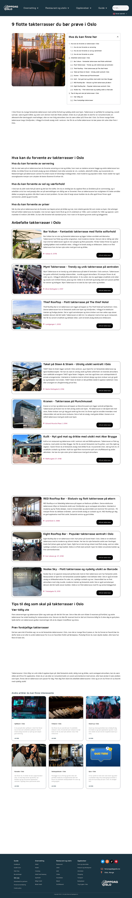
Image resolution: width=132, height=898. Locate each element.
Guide (101, 8)
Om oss (16, 878)
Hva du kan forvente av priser (84, 54)
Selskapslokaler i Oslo (59, 771)
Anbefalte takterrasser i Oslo (80, 58)
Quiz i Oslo (92, 771)
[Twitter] (103, 861)
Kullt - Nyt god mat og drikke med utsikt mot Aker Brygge (93, 79)
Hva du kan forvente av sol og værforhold (87, 51)
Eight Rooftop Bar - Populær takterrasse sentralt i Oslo (92, 86)
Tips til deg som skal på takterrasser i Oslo (85, 93)
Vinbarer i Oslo (56, 723)
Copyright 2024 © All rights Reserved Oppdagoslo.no (66, 894)
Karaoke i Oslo (19, 771)
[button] (117, 37)
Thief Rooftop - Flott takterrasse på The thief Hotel (91, 68)
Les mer (16, 738)
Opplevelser (82, 8)
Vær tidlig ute (78, 97)
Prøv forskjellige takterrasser (83, 100)
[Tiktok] (112, 861)
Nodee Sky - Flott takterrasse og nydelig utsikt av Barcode (93, 89)
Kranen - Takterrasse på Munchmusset (86, 75)
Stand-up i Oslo (94, 723)
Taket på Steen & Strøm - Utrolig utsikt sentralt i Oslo (91, 72)
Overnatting (30, 8)
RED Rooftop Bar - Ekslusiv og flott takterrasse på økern (92, 82)
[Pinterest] (116, 861)
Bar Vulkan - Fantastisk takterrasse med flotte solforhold (92, 61)
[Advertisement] (65, 141)
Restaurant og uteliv (56, 8)
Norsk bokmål (120, 13)
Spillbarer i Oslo (19, 723)
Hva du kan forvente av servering (85, 47)
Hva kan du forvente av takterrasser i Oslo (85, 43)
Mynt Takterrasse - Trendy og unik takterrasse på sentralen (93, 65)
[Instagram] (107, 861)
